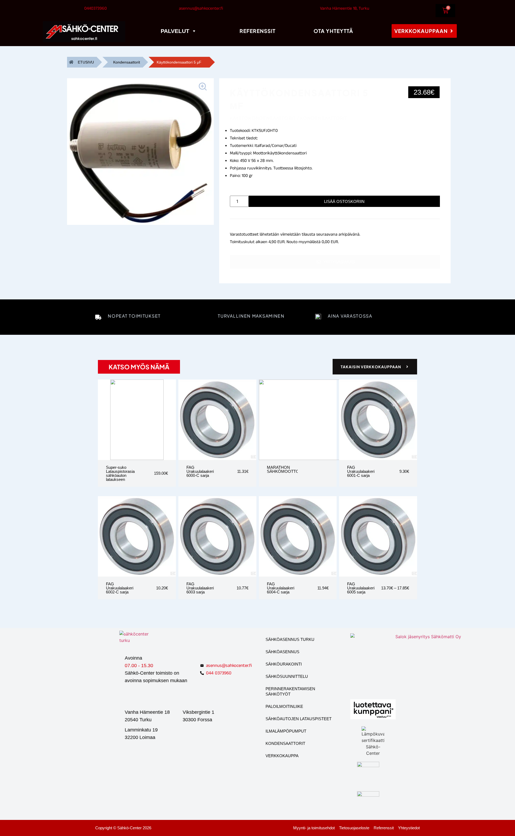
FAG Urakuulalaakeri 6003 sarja (200, 588)
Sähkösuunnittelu (287, 676)
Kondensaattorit (126, 62)
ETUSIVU (86, 62)
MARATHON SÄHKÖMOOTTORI (285, 469)
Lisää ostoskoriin (344, 201)
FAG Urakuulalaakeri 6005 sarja (360, 588)
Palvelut (175, 31)
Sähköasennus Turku (290, 639)
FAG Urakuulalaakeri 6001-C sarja (360, 471)
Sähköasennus (282, 651)
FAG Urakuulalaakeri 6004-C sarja (280, 588)
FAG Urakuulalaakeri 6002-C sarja (119, 588)
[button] (203, 87)
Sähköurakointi (284, 664)
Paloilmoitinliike (284, 706)
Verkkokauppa (282, 755)
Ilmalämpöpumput (286, 731)
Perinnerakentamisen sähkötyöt (290, 691)
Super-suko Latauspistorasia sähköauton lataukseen (120, 473)
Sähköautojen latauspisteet (299, 718)
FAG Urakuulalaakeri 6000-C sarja (200, 471)
